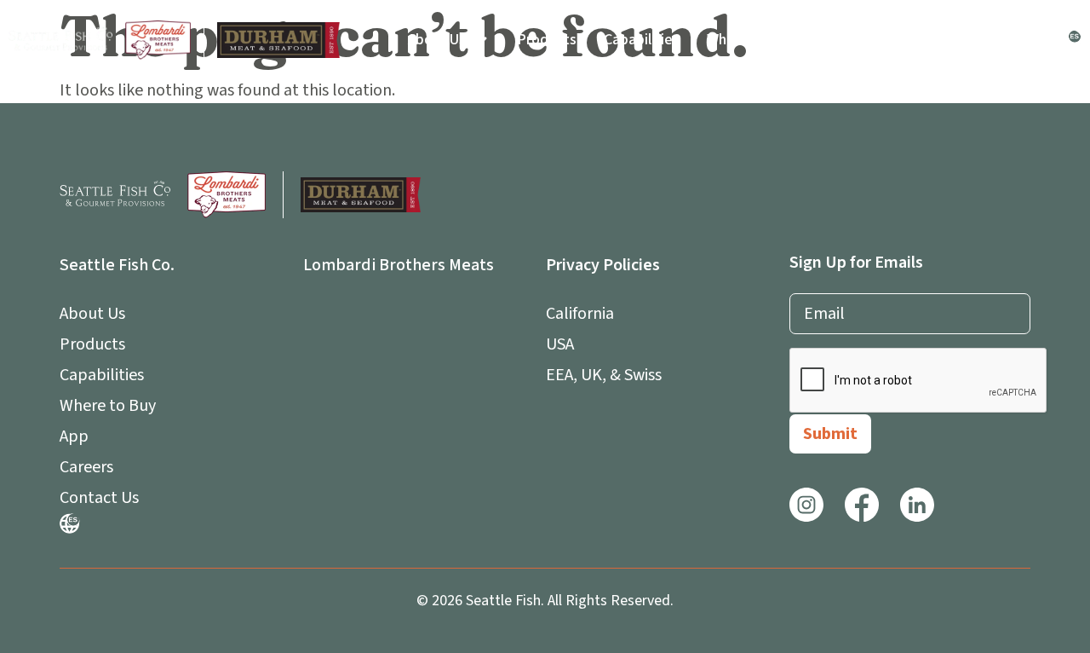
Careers (923, 39)
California (580, 314)
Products (547, 39)
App (835, 39)
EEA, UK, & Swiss (604, 375)
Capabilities (642, 39)
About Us (437, 39)
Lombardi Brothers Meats (398, 265)
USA (560, 344)
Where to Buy (751, 39)
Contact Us (1011, 39)
